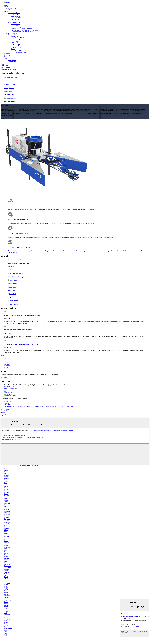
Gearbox (17, 41)
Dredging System (16, 50)
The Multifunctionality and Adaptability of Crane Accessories (22, 344)
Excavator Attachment (14, 13)
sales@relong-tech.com (10, 388)
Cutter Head (18, 44)
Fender (13, 49)
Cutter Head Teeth (20, 46)
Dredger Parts (11, 35)
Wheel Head (18, 47)
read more (3, 118)
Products (6, 11)
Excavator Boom (15, 16)
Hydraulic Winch (19, 38)
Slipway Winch (8, 406)
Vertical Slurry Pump (67, 406)
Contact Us (7, 55)
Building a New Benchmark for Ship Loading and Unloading (22, 315)
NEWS (6, 58)
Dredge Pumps (15, 25)
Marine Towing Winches (54, 406)
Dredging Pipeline (13, 33)
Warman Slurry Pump (32, 406)
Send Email (4, 411)
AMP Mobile (7, 404)
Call (2, 415)
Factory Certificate (13, 8)
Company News (12, 61)
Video (5, 56)
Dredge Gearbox (15, 39)
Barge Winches (42, 406)
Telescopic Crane (9, 88)
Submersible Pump (9, 94)
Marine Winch (15, 36)
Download (7, 53)
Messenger (4, 414)
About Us (7, 6)
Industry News (12, 60)
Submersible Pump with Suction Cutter (21, 31)
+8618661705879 (9, 386)
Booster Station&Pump (14, 22)
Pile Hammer (14, 20)
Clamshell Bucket (16, 14)
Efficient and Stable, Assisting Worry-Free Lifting (18, 329)
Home (6, 5)
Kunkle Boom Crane (10, 81)
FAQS (9, 10)
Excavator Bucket (16, 17)
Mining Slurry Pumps (19, 406)
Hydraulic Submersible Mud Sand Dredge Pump (24, 30)
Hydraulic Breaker (16, 19)
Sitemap (6, 403)
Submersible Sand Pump (14, 27)
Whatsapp (3, 412)
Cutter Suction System (21, 52)
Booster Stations (15, 24)
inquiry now (4, 377)
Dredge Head (14, 42)
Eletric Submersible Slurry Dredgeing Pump (23, 28)
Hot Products (7, 401)
